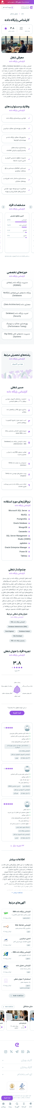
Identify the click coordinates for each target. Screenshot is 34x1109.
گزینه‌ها (24, 1107)
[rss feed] (28, 1051)
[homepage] (17, 1045)
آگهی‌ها (17, 1107)
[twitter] (11, 1051)
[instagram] (5, 1051)
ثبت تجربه (17, 713)
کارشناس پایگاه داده (17, 20)
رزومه (10, 1107)
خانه (30, 1107)
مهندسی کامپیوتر (17, 364)
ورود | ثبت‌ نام (7, 7)
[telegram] (17, 1051)
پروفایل (3, 1107)
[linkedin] (22, 1051)
